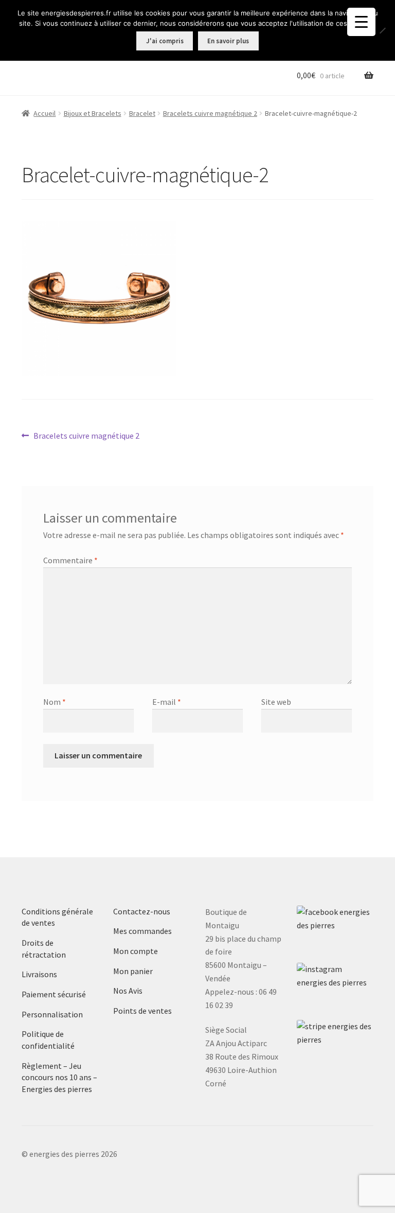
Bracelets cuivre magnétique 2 (210, 113)
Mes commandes (142, 931)
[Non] (382, 30)
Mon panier (133, 971)
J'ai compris (165, 41)
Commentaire (70, 560)
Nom (54, 702)
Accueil (44, 113)
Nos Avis (127, 990)
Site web (276, 702)
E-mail (166, 702)
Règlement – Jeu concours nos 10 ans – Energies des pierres (59, 1077)
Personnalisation (52, 1014)
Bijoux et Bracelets (92, 113)
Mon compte (135, 951)
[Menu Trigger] (361, 22)
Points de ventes (142, 1011)
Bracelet (142, 113)
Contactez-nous (141, 911)
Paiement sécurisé (54, 994)
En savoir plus (228, 41)
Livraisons (39, 974)
